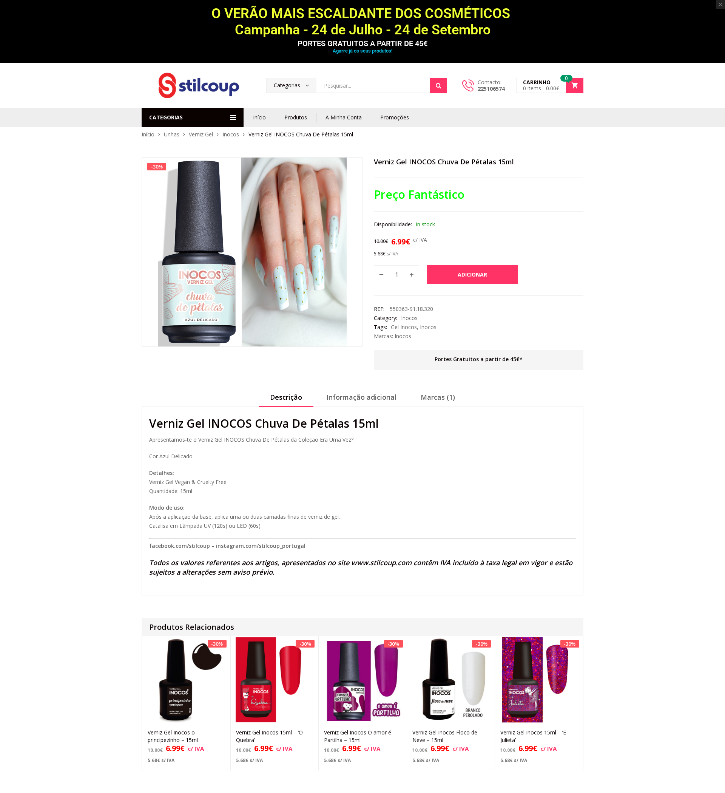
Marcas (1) (438, 397)
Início (259, 117)
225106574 (491, 88)
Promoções (394, 117)
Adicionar (472, 274)
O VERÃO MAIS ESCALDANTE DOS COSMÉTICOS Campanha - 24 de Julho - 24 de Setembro (362, 22)
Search (438, 85)
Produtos (295, 117)
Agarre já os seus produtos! (362, 51)
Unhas (171, 134)
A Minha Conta (343, 117)
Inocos (230, 134)
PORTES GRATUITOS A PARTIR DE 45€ (362, 43)
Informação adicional (361, 397)
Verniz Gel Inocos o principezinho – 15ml (173, 736)
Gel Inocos (404, 327)
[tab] (286, 400)
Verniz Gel (201, 134)
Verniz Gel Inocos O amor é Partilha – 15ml (357, 736)
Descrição (286, 397)
